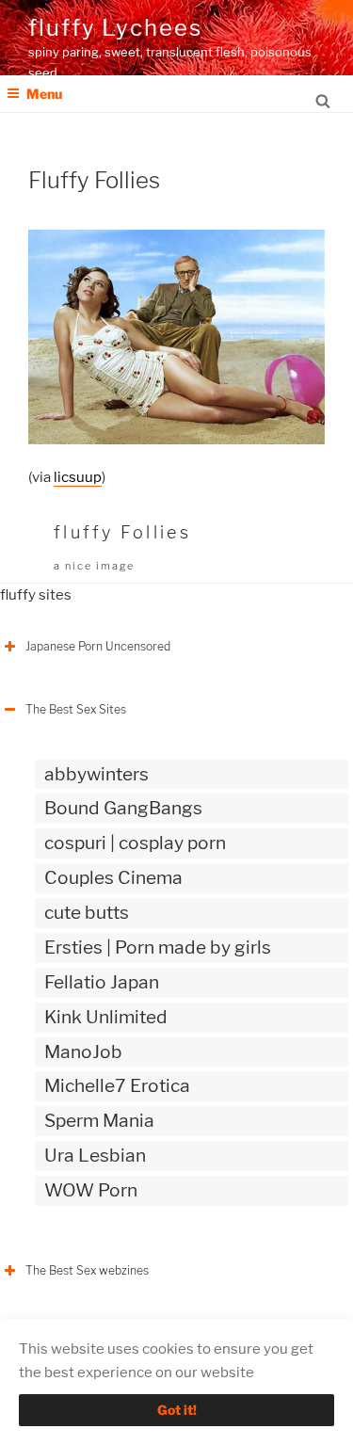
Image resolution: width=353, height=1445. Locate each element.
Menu (44, 94)
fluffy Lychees (115, 27)
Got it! (177, 1410)
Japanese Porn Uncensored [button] (97, 646)
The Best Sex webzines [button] (87, 1270)
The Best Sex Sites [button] (75, 709)
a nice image (94, 565)
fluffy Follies (122, 532)
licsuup (78, 477)
